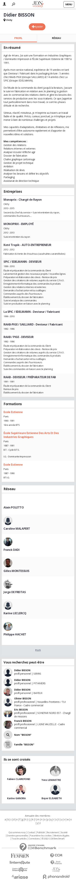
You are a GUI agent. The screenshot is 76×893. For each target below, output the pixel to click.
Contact (31, 832)
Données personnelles (17, 835)
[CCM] (56, 855)
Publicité (41, 832)
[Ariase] (20, 877)
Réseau (56, 38)
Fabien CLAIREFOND (18, 779)
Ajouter (39, 26)
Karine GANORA (16, 798)
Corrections (34, 838)
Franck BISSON (22, 721)
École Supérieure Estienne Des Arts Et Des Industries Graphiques (31, 435)
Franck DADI (11, 550)
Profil (18, 38)
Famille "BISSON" (24, 744)
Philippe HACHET (15, 634)
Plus (38, 650)
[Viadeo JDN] (56, 869)
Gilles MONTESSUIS (16, 571)
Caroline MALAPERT (17, 529)
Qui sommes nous (17, 832)
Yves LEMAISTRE (51, 780)
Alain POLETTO (14, 507)
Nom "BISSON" (22, 734)
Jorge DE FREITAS (15, 592)
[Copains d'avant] (20, 869)
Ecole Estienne (13, 412)
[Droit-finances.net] (56, 862)
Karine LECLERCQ (15, 613)
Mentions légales (61, 835)
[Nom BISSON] (8, 734)
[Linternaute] (20, 862)
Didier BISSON (22, 670)
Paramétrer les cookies (41, 835)
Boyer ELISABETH (52, 798)
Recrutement (53, 832)
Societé (64, 832)
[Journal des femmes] (20, 856)
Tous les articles (19, 838)
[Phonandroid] (56, 876)
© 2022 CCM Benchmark (53, 838)
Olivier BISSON (22, 698)
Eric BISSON (21, 709)
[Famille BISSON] (8, 744)
